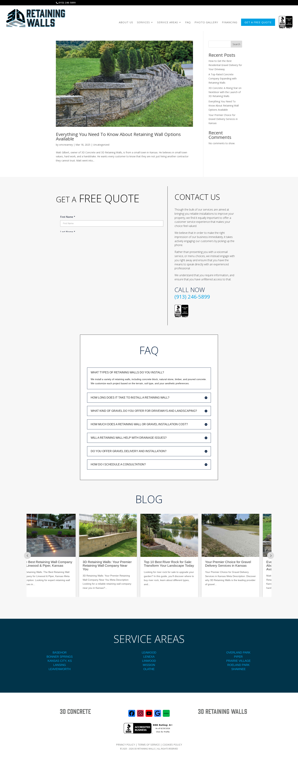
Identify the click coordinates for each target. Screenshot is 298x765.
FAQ (188, 22)
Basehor (60, 652)
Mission (149, 665)
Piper (238, 656)
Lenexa (149, 656)
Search (236, 44)
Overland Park (238, 652)
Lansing (59, 665)
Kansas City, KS (60, 660)
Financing (229, 22)
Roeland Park (238, 665)
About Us (126, 22)
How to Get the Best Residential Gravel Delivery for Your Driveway (225, 65)
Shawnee (238, 669)
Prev (27, 555)
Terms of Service (149, 744)
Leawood (149, 652)
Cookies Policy (172, 744)
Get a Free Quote (258, 22)
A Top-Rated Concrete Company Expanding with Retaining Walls (222, 78)
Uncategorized (101, 144)
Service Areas (167, 22)
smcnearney (66, 144)
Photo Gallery (206, 22)
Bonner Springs (60, 656)
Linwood (149, 660)
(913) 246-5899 (192, 296)
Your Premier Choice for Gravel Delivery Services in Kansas (223, 119)
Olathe (149, 669)
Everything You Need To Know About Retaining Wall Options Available (118, 136)
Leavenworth (60, 669)
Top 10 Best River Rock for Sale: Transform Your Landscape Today (118, 563)
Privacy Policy (125, 744)
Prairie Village (238, 660)
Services (143, 22)
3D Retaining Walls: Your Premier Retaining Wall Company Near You (56, 565)
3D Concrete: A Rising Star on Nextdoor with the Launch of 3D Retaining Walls (224, 92)
